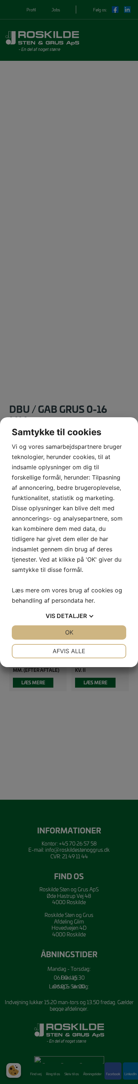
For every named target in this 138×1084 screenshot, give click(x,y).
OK (69, 632)
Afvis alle (69, 651)
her (89, 600)
